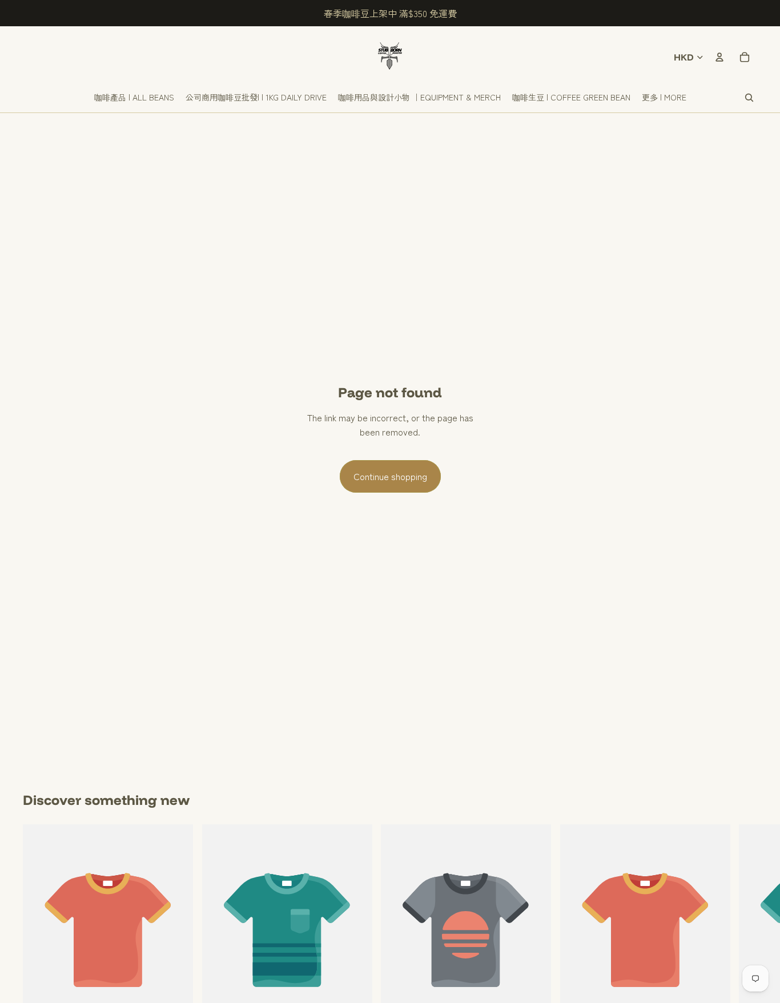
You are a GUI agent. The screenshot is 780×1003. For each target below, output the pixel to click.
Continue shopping (390, 476)
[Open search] (749, 97)
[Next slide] (744, 940)
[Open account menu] (719, 57)
